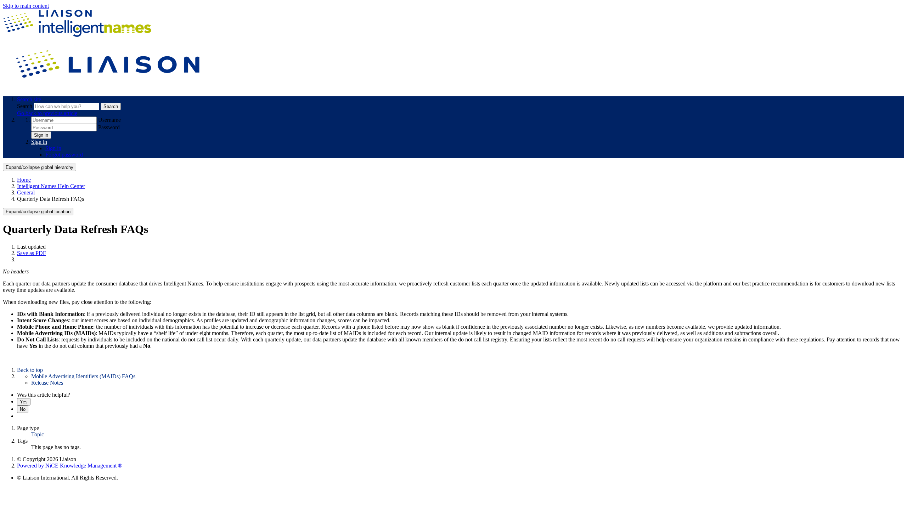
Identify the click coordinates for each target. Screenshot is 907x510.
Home (24, 180)
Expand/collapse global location (38, 211)
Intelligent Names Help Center (51, 186)
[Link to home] (109, 87)
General (26, 192)
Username (109, 120)
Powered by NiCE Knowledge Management (69, 466)
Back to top (30, 370)
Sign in (41, 135)
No (23, 409)
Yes (24, 401)
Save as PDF (31, 253)
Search (25, 106)
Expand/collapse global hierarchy (39, 167)
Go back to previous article (47, 113)
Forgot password (64, 155)
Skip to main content (26, 6)
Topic (37, 434)
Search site (29, 99)
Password (109, 127)
